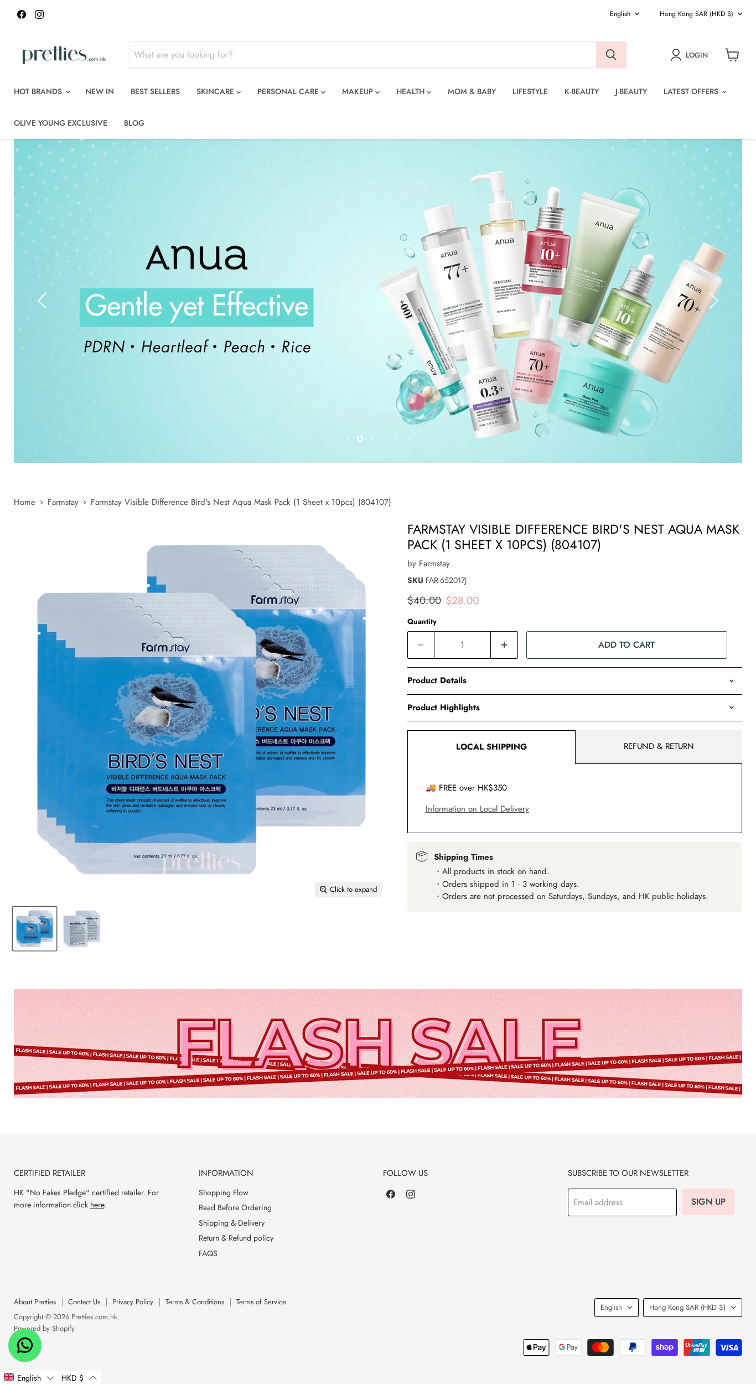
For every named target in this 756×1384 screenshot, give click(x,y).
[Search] (611, 55)
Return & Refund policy (236, 1237)
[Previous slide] (44, 301)
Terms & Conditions (194, 1302)
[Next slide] (712, 301)
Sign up (708, 1201)
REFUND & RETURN (659, 746)
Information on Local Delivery (477, 809)
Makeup (358, 91)
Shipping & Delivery (232, 1222)
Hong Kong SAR (696, 14)
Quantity (422, 621)
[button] (29, 1377)
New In (99, 91)
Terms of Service (261, 1302)
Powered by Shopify (44, 1328)
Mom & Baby (472, 91)
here (97, 1204)
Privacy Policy (132, 1302)
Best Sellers (155, 91)
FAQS (208, 1253)
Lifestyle (530, 91)
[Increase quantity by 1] (504, 645)
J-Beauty (631, 91)
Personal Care (289, 91)
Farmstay (63, 502)
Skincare (216, 91)
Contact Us (84, 1302)
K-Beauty (582, 91)
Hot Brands (39, 91)
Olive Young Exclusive (60, 122)
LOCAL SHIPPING (491, 747)
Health (411, 91)
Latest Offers (692, 91)
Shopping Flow (223, 1192)
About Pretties (35, 1302)
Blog (134, 122)
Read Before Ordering (235, 1207)
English (620, 14)
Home (24, 502)
